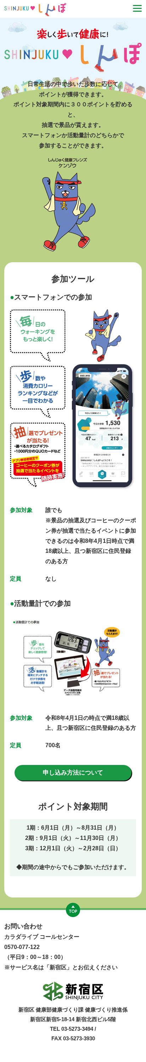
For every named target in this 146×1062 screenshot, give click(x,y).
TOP (73, 910)
